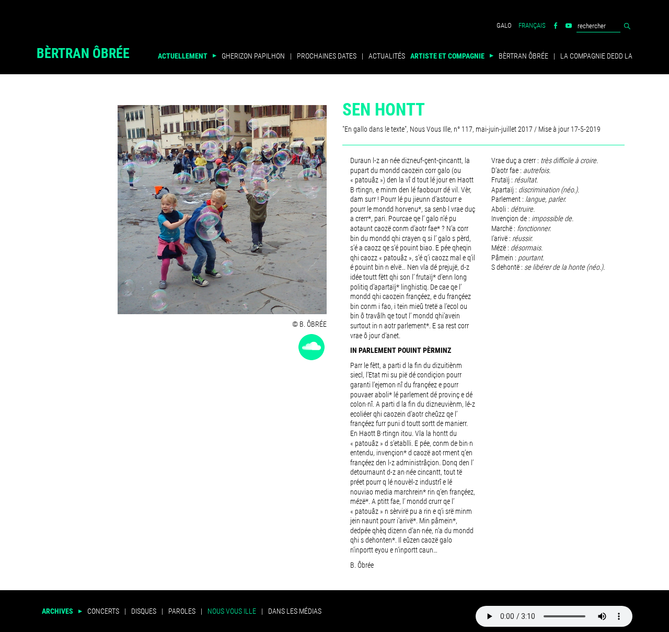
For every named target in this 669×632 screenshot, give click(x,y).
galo (504, 25)
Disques (143, 611)
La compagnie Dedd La (596, 56)
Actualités (386, 56)
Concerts (103, 611)
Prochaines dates (326, 56)
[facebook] (555, 25)
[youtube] (568, 25)
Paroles (181, 611)
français (532, 25)
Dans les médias (294, 611)
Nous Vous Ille (231, 611)
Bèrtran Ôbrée (83, 54)
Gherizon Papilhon (253, 56)
